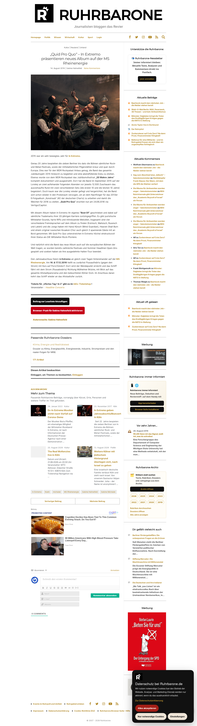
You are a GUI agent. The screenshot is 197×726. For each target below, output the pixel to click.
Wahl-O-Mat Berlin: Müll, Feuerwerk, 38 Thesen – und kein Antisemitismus (148, 110)
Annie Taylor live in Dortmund (145, 125)
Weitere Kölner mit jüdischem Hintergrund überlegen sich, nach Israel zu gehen (106, 458)
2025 (142, 496)
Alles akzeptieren (147, 708)
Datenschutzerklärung (59, 711)
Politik (47, 37)
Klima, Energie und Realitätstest (51, 344)
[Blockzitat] (66, 587)
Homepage (36, 37)
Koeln (47, 492)
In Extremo (37, 492)
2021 (142, 502)
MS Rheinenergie (71, 492)
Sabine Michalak (108, 492)
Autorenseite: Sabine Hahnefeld (50, 319)
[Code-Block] (69, 587)
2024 (151, 496)
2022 (133, 502)
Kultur (81, 37)
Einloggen (77, 374)
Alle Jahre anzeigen (139, 515)
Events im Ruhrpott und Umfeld (47, 704)
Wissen (57, 37)
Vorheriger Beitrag (53, 501)
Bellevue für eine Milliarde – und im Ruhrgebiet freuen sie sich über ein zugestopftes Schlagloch (147, 142)
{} (73, 588)
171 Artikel (38, 359)
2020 (151, 502)
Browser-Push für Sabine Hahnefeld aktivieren (58, 310)
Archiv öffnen (147, 489)
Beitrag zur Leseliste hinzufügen (50, 301)
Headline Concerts (55, 287)
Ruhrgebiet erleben (75, 704)
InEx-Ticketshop (82, 284)
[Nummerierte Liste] (58, 587)
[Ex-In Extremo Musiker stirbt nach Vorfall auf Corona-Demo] (38, 410)
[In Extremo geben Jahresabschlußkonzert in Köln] (84, 410)
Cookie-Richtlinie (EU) (84, 711)
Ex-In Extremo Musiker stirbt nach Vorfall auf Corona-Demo (60, 414)
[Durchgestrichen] (54, 587)
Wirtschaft (70, 37)
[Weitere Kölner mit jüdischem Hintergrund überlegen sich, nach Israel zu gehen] (84, 451)
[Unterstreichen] (51, 587)
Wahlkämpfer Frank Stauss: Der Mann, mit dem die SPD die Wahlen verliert (149, 181)
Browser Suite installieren (147, 409)
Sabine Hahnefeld (90, 492)
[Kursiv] (47, 587)
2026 (133, 496)
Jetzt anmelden (147, 79)
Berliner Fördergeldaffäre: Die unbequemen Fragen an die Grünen (149, 536)
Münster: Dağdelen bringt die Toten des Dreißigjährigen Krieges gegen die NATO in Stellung (147, 118)
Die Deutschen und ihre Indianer (147, 582)
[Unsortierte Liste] (62, 587)
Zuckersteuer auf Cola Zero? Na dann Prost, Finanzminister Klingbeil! (148, 134)
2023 (160, 496)
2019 (160, 502)
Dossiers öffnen (137, 511)
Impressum (38, 711)
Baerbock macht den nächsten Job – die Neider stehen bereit (147, 104)
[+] (77, 588)
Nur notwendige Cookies (151, 716)
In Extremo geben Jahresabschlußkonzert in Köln (107, 414)
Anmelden (114, 570)
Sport (90, 37)
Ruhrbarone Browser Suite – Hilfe (115, 711)
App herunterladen (147, 403)
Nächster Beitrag (97, 501)
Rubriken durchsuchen (140, 508)
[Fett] (43, 587)
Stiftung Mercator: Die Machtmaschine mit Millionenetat (148, 560)
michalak (57, 492)
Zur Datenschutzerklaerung (149, 700)
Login (99, 37)
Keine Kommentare (92, 68)
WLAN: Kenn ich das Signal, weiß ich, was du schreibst (148, 435)
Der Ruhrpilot (137, 129)
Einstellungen (177, 716)
